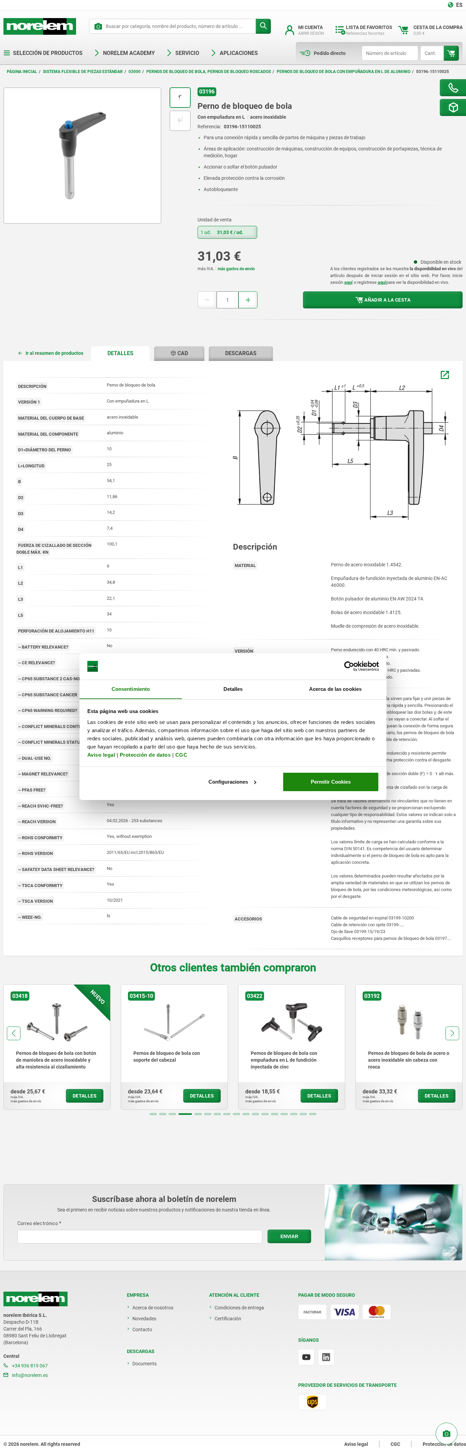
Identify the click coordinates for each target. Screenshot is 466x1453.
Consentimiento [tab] (131, 689)
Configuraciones (228, 782)
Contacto (142, 1329)
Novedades (144, 1318)
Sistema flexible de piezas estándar (83, 71)
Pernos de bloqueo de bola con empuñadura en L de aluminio (343, 71)
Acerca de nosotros (152, 1307)
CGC (181, 754)
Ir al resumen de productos (54, 353)
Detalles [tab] (233, 689)
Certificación (228, 1318)
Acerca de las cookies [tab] (335, 689)
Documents (144, 1363)
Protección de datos (145, 754)
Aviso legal (101, 754)
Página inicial (22, 72)
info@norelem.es (29, 1375)
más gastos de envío (236, 268)
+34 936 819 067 (29, 1365)
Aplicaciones (239, 53)
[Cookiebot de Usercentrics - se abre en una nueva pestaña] (349, 666)
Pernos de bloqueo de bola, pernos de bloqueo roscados (208, 71)
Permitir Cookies (331, 782)
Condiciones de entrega (239, 1307)
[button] (153, 1114)
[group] (57, 1047)
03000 (135, 71)
